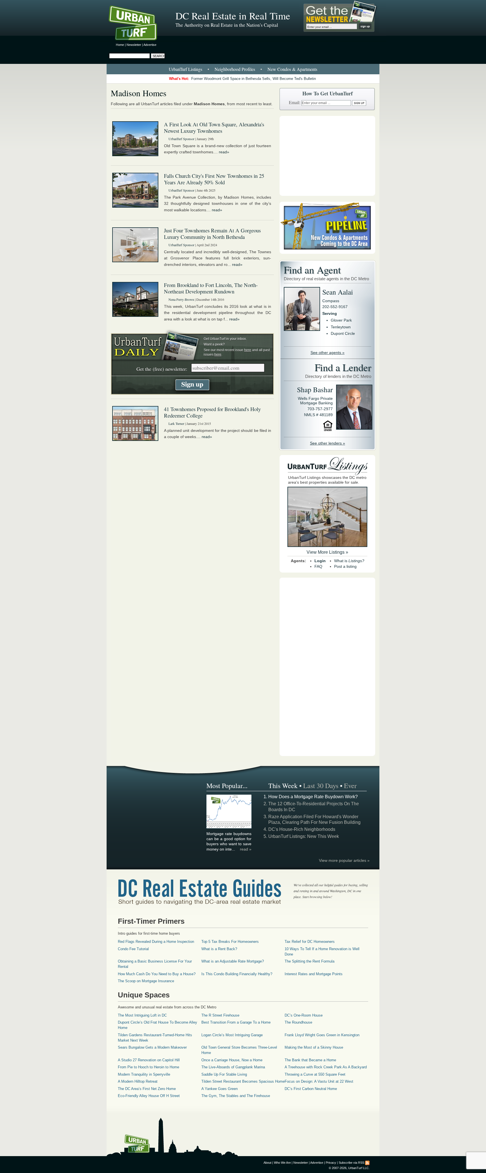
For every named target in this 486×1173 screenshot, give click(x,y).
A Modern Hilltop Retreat (138, 1081)
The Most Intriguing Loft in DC (142, 1015)
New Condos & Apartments (292, 69)
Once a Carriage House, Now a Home (231, 1060)
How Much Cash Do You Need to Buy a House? (156, 974)
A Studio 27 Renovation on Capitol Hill (149, 1060)
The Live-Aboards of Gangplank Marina (233, 1067)
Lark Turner (176, 423)
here (247, 350)
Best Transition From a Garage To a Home (236, 1022)
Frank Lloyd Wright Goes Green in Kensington (322, 1035)
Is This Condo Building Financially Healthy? (236, 974)
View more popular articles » (344, 860)
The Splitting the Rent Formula (309, 961)
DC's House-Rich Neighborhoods (301, 829)
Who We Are (282, 1162)
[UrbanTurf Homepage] (137, 24)
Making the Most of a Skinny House (314, 1047)
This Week (283, 785)
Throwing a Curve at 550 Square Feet (315, 1074)
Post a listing (345, 566)
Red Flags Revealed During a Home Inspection (156, 941)
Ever (350, 785)
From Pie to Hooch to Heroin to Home (148, 1067)
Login (320, 561)
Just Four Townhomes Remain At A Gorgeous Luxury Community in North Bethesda (212, 233)
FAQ (318, 566)
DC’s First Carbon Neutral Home (311, 1089)
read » (245, 849)
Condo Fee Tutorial (133, 949)
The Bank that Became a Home (310, 1060)
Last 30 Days (320, 785)
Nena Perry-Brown (181, 299)
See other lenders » (327, 443)
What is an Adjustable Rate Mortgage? (232, 961)
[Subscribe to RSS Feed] (367, 1162)
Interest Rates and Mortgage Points (314, 974)
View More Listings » (327, 552)
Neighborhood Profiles (235, 69)
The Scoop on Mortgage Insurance (146, 981)
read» (224, 152)
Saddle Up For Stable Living (224, 1074)
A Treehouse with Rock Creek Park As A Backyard (326, 1067)
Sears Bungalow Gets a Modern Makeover (152, 1047)
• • (243, 69)
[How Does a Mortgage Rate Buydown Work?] (229, 827)
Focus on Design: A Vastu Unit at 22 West (319, 1081)
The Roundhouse (298, 1022)
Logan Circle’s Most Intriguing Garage (232, 1035)
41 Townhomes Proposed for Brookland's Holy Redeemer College (212, 412)
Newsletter (134, 44)
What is (349, 561)
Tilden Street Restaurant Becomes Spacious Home (243, 1081)
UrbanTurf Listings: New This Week (303, 836)
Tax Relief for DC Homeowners (310, 941)
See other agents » (327, 352)
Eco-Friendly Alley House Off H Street (149, 1096)
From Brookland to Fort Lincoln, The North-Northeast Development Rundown (211, 288)
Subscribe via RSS (351, 1162)
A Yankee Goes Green (219, 1089)
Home (120, 44)
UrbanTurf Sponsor (181, 138)
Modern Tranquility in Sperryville (144, 1074)
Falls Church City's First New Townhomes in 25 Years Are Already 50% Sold (214, 179)
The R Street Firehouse (220, 1015)
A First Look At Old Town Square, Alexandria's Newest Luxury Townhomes (214, 127)
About (267, 1162)
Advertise (149, 44)
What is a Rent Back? (219, 949)
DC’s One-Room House (304, 1015)
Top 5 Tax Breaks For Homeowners (230, 941)
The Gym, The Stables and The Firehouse (235, 1096)
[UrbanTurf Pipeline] (327, 252)
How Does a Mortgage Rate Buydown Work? (313, 796)
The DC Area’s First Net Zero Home (147, 1089)
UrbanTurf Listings (185, 69)
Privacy (331, 1162)
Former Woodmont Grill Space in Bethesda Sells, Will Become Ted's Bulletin (253, 79)
